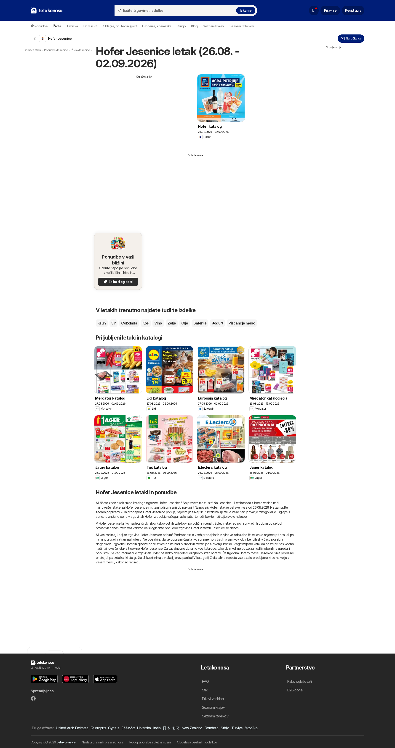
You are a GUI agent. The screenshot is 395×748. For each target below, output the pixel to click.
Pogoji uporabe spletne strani (150, 742)
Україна (251, 728)
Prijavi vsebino (213, 698)
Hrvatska (144, 728)
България (98, 728)
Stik (205, 690)
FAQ (205, 681)
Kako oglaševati (299, 681)
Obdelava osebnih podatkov (197, 742)
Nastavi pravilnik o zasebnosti (102, 742)
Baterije (199, 323)
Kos (145, 323)
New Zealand (191, 728)
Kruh (102, 323)
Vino (158, 323)
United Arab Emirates (72, 728)
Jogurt (217, 323)
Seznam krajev (213, 26)
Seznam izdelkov (242, 26)
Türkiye (237, 728)
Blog (194, 26)
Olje (184, 323)
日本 (166, 728)
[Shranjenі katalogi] (314, 10)
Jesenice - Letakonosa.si (236, 503)
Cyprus (113, 728)
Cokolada (129, 323)
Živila (213, 558)
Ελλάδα (128, 728)
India (156, 728)
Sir (113, 323)
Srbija (225, 728)
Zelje (172, 323)
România (211, 728)
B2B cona (295, 690)
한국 (175, 728)
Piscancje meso (242, 323)
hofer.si (136, 539)
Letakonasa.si (66, 742)
